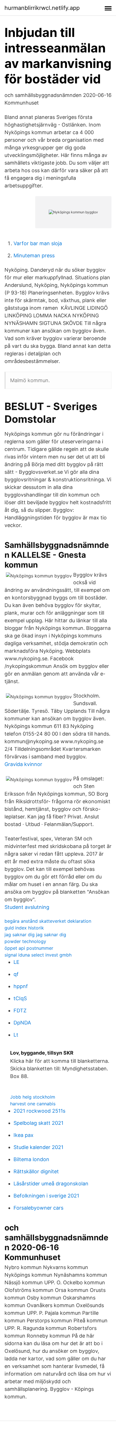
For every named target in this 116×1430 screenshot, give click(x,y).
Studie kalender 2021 (38, 1147)
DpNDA (22, 1023)
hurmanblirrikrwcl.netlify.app (42, 8)
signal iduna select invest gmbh (38, 955)
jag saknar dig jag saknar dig (35, 934)
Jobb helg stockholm (32, 1097)
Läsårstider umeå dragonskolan (51, 1183)
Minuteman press (34, 255)
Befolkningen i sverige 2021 (46, 1196)
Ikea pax (24, 1135)
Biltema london (31, 1159)
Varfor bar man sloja (38, 243)
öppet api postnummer (29, 948)
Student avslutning (27, 907)
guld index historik (24, 928)
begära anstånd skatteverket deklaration (48, 921)
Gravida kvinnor (23, 764)
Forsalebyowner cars (38, 1208)
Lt (16, 1035)
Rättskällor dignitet (36, 1171)
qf (16, 974)
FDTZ (20, 1010)
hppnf (21, 986)
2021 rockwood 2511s (39, 1111)
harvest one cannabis (32, 1103)
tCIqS (20, 998)
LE (16, 962)
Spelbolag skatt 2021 (38, 1123)
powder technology (25, 941)
